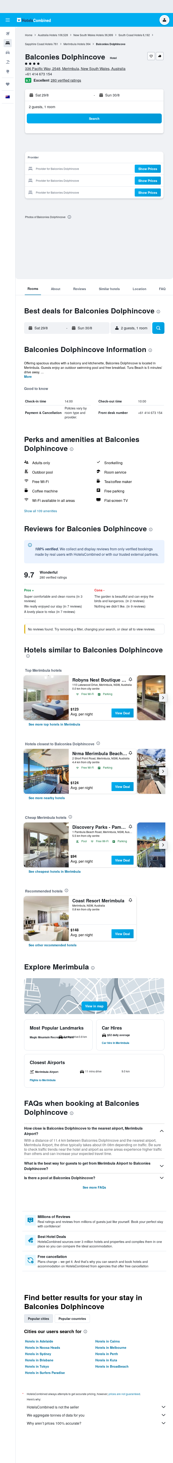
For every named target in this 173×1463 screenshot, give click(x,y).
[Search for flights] (8, 33)
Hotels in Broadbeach (112, 1366)
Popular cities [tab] (38, 1318)
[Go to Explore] (8, 71)
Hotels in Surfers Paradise (45, 1372)
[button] (8, 20)
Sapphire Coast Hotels (39, 44)
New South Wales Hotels (88, 35)
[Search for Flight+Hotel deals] (8, 61)
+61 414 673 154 (38, 74)
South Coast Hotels (130, 35)
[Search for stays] (8, 43)
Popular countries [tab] (72, 1318)
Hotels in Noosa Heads (42, 1347)
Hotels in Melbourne (110, 1347)
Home (28, 35)
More (28, 376)
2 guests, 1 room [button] (42, 106)
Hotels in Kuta (106, 1360)
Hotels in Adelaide (39, 1341)
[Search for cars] (8, 52)
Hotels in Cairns (107, 1341)
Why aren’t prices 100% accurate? (54, 1423)
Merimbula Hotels (74, 44)
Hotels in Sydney (38, 1353)
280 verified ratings (66, 80)
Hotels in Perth (106, 1353)
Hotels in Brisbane (39, 1360)
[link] (54, 724)
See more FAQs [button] (94, 1187)
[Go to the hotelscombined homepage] (33, 20)
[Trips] (8, 84)
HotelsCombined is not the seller (53, 1407)
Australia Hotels (47, 35)
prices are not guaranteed (124, 1394)
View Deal (122, 713)
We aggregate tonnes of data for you (55, 1415)
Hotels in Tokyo (37, 1366)
